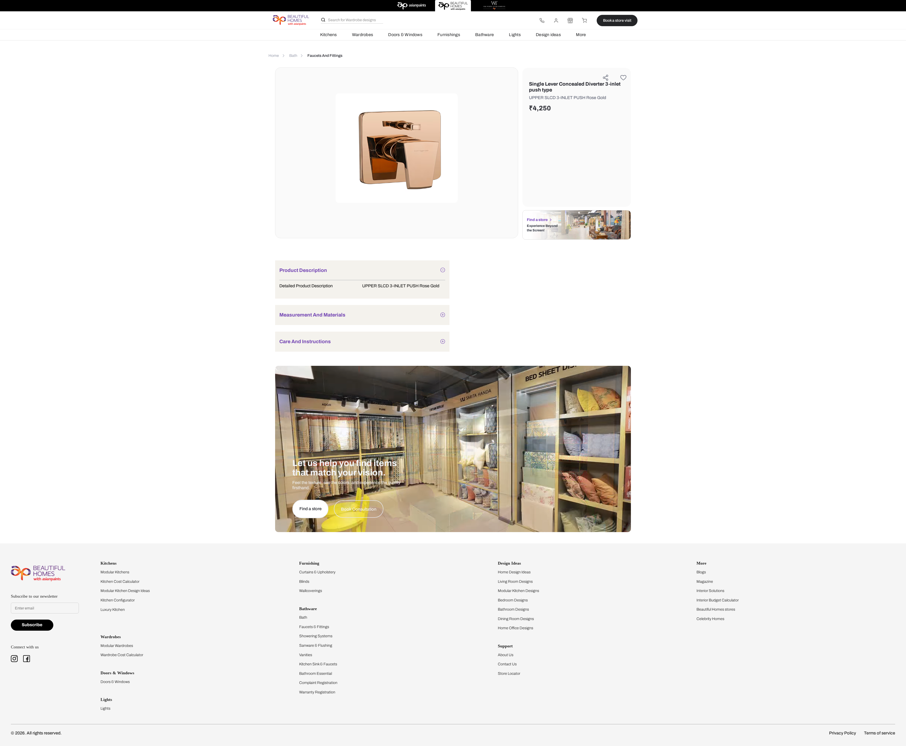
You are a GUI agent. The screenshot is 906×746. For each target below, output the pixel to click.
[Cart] (584, 20)
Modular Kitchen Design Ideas (125, 591)
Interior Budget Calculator (717, 600)
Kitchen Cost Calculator (120, 581)
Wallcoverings (310, 591)
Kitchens (328, 34)
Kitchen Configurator (118, 600)
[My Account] (556, 20)
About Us (505, 655)
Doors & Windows (405, 34)
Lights (514, 34)
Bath (303, 617)
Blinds (304, 581)
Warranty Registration (317, 692)
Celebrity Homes (710, 619)
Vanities (305, 655)
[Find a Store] (570, 20)
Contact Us (507, 664)
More (581, 34)
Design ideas (548, 34)
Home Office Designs (515, 628)
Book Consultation (358, 509)
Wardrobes (362, 34)
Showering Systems (315, 636)
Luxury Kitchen (113, 610)
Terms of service (879, 733)
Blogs (701, 572)
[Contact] (542, 20)
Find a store (537, 220)
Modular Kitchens (115, 572)
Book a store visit (617, 20)
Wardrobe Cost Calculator (122, 655)
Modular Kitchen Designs (518, 591)
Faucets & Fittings (314, 627)
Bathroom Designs (513, 609)
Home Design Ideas (514, 572)
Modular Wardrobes (117, 646)
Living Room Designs (515, 581)
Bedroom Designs (513, 600)
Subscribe (32, 624)
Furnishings (448, 34)
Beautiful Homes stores (715, 609)
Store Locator (509, 673)
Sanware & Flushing (315, 645)
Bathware (484, 34)
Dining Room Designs (516, 619)
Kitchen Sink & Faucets (318, 664)
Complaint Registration (318, 683)
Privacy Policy (842, 733)
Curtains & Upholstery (317, 572)
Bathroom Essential (315, 673)
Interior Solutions (710, 591)
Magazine (704, 581)
